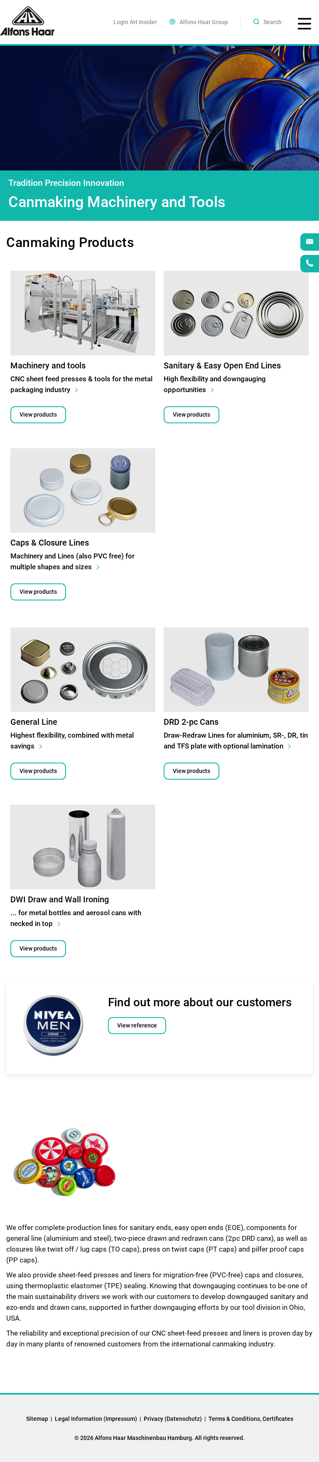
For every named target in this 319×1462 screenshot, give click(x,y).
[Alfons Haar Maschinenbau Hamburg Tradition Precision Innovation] (27, 21)
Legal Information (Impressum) (96, 1418)
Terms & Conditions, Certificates (251, 1418)
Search (272, 22)
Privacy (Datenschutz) (173, 1418)
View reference (137, 1025)
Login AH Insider (135, 22)
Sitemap (37, 1418)
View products (38, 414)
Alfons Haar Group (203, 22)
